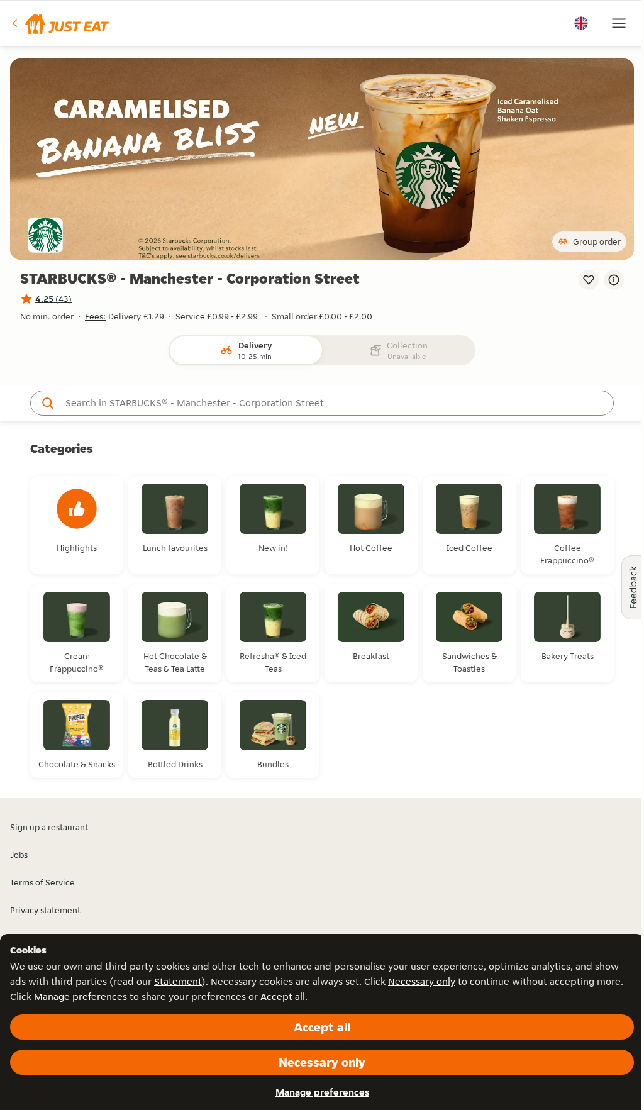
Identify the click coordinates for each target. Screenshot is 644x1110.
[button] (59, 23)
